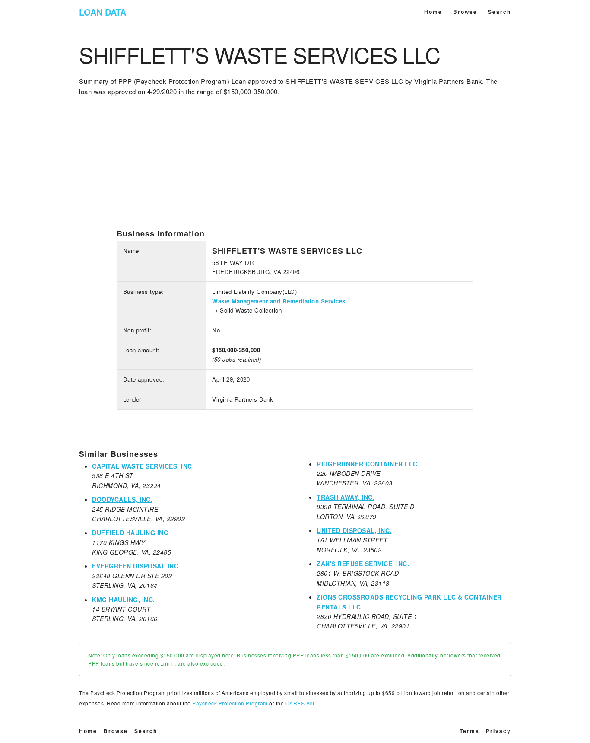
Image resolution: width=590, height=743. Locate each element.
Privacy (498, 731)
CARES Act (299, 703)
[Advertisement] (295, 168)
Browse (465, 12)
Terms (469, 731)
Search (499, 12)
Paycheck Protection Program (230, 703)
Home (433, 12)
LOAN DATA (102, 12)
